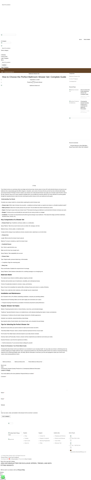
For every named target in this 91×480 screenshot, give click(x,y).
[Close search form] (1, 1)
